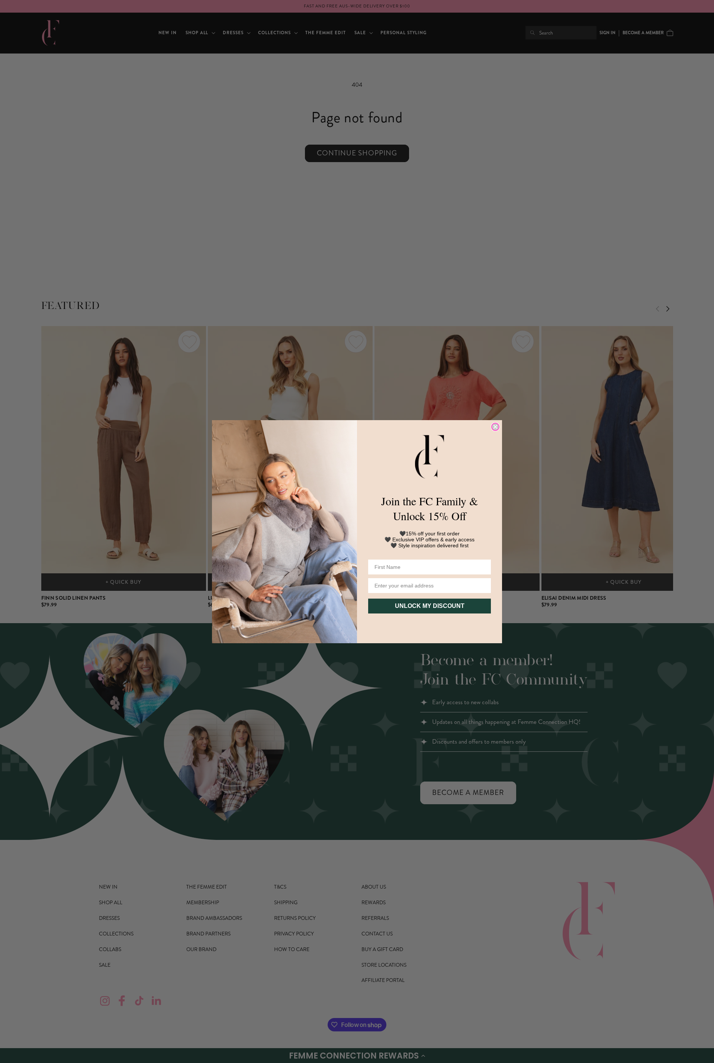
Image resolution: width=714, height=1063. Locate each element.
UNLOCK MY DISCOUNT (429, 606)
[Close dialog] (495, 427)
